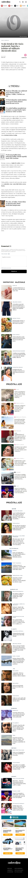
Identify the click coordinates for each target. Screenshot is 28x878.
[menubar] (23, 2)
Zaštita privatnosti (19, 870)
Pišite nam (9, 868)
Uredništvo (10, 870)
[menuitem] (23, 2)
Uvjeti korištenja (18, 868)
